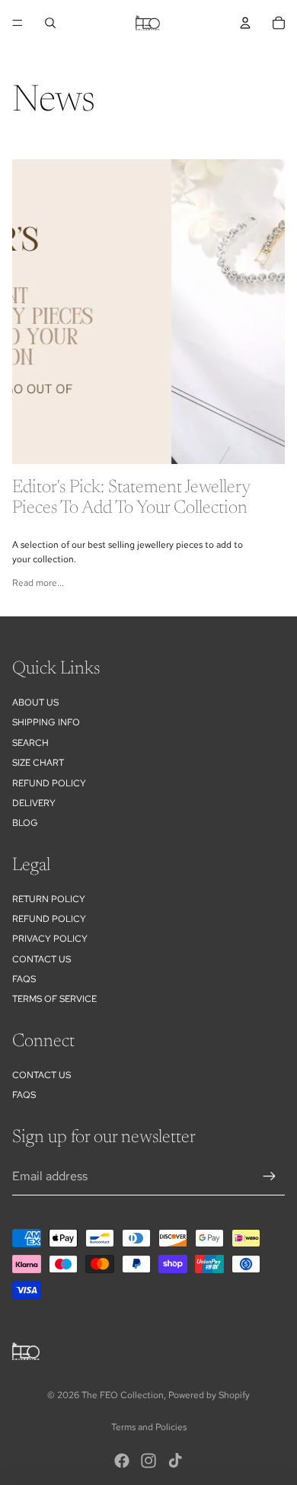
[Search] (50, 23)
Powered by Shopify (209, 1395)
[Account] (245, 23)
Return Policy (48, 899)
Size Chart (38, 763)
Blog (25, 823)
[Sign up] (269, 1176)
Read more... (38, 583)
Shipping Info (46, 722)
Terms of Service (54, 999)
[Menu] (17, 22)
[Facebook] (122, 1460)
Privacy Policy (50, 939)
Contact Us (41, 959)
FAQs (24, 979)
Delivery (34, 803)
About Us (35, 702)
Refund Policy (49, 919)
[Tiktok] (175, 1460)
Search (30, 743)
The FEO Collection (122, 1395)
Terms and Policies (149, 1427)
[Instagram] (148, 1460)
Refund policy (49, 783)
